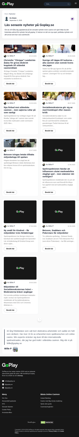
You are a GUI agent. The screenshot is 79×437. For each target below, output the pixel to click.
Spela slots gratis (46, 404)
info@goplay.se (10, 381)
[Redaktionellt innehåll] (72, 19)
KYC (3, 404)
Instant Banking (46, 398)
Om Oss (4, 398)
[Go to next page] (39, 319)
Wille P (12, 56)
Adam (14, 18)
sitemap (20, 375)
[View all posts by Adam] (7, 19)
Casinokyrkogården (47, 407)
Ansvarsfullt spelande (9, 401)
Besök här (10, 84)
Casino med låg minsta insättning (51, 401)
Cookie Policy (6, 409)
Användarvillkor (7, 412)
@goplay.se (9, 384)
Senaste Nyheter (7, 407)
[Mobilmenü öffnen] (75, 3)
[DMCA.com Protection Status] (47, 422)
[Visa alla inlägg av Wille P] (15, 349)
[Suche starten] (68, 4)
